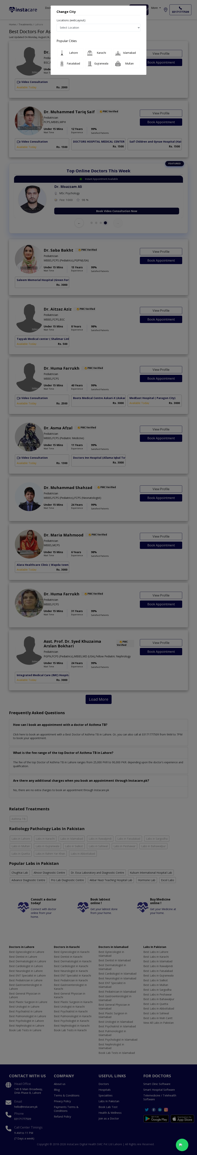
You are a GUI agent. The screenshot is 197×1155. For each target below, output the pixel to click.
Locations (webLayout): (71, 20)
